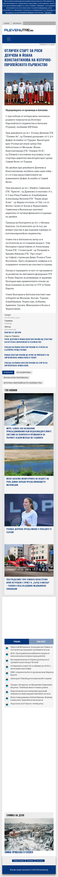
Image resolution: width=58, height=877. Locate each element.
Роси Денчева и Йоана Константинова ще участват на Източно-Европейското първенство (28, 340)
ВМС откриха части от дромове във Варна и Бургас (32, 673)
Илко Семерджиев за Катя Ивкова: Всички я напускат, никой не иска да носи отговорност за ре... (31, 700)
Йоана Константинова (16, 377)
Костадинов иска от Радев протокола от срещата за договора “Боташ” (29, 661)
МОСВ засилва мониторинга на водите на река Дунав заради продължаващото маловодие (27, 481)
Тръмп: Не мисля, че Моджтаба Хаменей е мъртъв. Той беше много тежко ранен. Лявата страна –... (31, 687)
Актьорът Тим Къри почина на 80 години (30, 678)
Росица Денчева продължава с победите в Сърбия (28, 530)
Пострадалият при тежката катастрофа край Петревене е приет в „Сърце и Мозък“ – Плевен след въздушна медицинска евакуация (28, 584)
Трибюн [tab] (16, 641)
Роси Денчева (24, 372)
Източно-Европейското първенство (23, 383)
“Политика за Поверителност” (33, 10)
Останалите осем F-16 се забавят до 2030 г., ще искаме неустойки (31, 667)
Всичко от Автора (12, 332)
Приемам (48, 13)
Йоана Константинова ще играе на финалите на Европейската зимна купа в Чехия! (26, 356)
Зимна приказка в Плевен (18, 852)
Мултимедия (17, 23)
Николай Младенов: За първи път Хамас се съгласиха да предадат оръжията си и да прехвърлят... (31, 649)
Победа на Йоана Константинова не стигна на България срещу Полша (26, 348)
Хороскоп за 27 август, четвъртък (26, 703)
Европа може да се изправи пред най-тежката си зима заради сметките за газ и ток (30, 693)
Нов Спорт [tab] (41, 641)
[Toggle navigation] (8, 39)
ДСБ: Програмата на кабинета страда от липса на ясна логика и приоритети (30, 654)
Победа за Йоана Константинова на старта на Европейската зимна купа (25, 364)
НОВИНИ (6, 23)
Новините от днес (47, 44)
